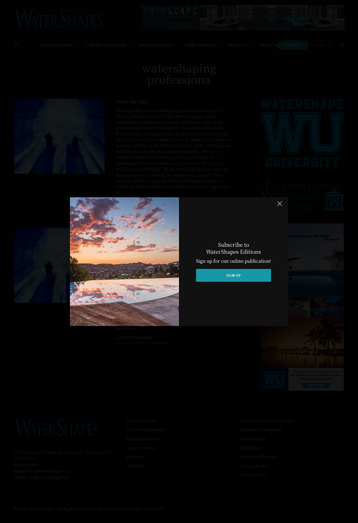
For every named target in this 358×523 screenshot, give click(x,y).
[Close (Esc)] (279, 206)
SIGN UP (233, 275)
